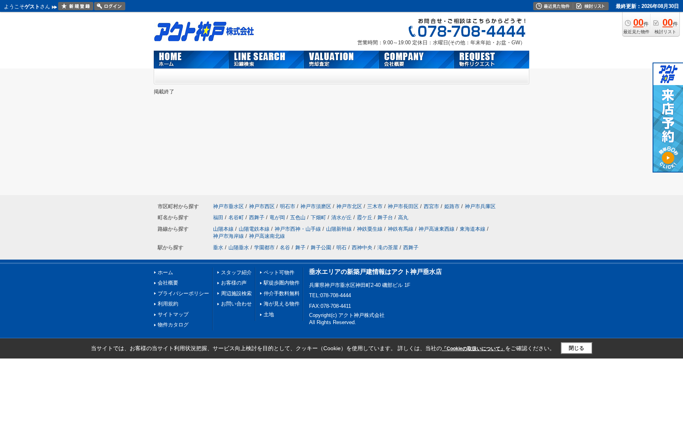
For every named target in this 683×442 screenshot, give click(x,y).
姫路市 (452, 206)
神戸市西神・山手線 (298, 229)
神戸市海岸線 (228, 236)
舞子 (300, 247)
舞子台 (385, 217)
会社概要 (168, 283)
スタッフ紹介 (236, 272)
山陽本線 (223, 229)
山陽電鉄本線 (254, 229)
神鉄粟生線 (370, 229)
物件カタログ (173, 325)
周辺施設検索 (236, 293)
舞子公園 (321, 247)
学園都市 (264, 247)
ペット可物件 (279, 272)
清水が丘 (341, 217)
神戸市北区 (349, 206)
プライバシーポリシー (183, 293)
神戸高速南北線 (267, 236)
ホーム (165, 272)
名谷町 (236, 217)
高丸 (403, 217)
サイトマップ (173, 314)
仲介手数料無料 (282, 293)
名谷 (285, 247)
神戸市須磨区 (315, 206)
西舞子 (256, 217)
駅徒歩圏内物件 (282, 283)
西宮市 (431, 206)
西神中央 (362, 247)
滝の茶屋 (387, 247)
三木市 (375, 206)
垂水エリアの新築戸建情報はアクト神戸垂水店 (375, 271)
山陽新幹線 (339, 229)
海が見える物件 (282, 304)
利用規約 (168, 304)
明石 (341, 247)
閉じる (576, 348)
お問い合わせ (236, 304)
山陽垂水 (238, 247)
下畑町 (318, 217)
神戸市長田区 (403, 206)
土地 (269, 314)
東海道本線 (472, 229)
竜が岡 (277, 217)
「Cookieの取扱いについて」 (473, 348)
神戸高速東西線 (437, 229)
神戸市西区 (262, 206)
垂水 (218, 247)
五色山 (298, 217)
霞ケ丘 (364, 217)
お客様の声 (234, 283)
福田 (218, 217)
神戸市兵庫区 (480, 206)
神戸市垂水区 (228, 206)
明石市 (287, 206)
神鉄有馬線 (400, 229)
